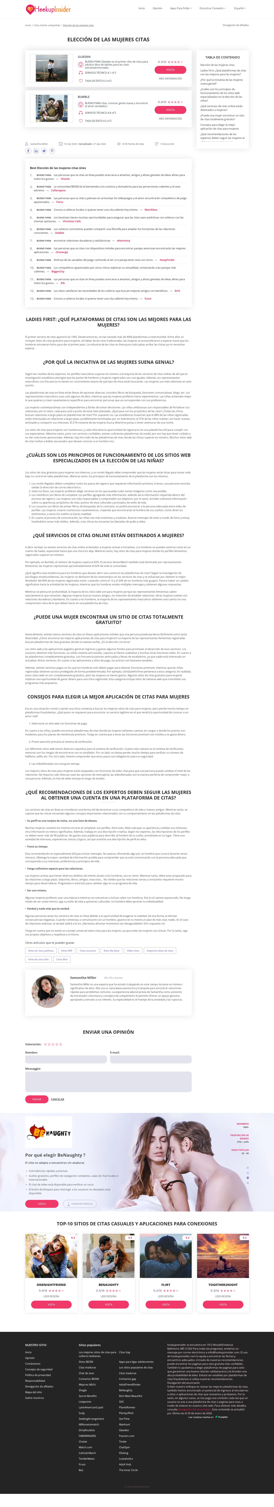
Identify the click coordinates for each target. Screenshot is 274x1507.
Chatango (62, 252)
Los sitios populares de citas (136, 1367)
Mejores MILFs (87, 1384)
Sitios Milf (66, 950)
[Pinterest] (52, 151)
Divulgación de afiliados (39, 1386)
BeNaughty (125, 1390)
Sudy (82, 1413)
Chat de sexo (86, 1373)
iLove (148, 298)
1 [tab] (248, 1168)
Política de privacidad (38, 1375)
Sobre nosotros (34, 1398)
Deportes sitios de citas (160, 950)
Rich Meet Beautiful (130, 1396)
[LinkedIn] (36, 151)
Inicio (142, 8)
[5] (60, 1044)
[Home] (48, 10)
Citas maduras (87, 1367)
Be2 (81, 1470)
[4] (57, 1044)
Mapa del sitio (33, 1392)
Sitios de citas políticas (41, 950)
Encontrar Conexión (212, 8)
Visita (170, 70)
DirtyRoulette (87, 1430)
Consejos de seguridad (38, 1369)
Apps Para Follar (180, 8)
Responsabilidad (35, 1381)
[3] (53, 1044)
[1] (45, 1044)
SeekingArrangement (91, 1419)
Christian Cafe (72, 221)
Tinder (123, 1441)
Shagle (83, 1390)
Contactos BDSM (89, 1379)
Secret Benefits (88, 1396)
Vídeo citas (133, 950)
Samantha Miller (83, 977)
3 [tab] (248, 1178)
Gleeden (124, 1430)
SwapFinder (167, 260)
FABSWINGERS (87, 1436)
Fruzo (82, 1464)
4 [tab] (248, 1183)
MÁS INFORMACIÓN (170, 78)
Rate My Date (111, 950)
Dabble (59, 233)
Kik (63, 283)
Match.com (85, 1447)
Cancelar (57, 1099)
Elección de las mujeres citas (217, 65)
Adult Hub (125, 1464)
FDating (123, 1453)
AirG (177, 291)
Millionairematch (89, 1424)
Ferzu (59, 202)
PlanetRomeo (127, 1407)
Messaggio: (33, 1069)
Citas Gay (124, 1352)
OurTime (124, 1419)
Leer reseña (51, 1296)
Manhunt (124, 1424)
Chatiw (65, 179)
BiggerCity (58, 271)
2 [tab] (248, 1173)
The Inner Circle (128, 1470)
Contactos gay (127, 1379)
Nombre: (31, 1052)
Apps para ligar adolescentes (136, 1362)
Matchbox (151, 209)
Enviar (37, 1099)
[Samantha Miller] (48, 991)
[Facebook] (28, 151)
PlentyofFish (126, 1413)
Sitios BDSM (86, 1362)
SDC (121, 1401)
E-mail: (115, 1052)
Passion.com (126, 1436)
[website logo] (52, 68)
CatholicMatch (87, 1453)
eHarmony (123, 240)
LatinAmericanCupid (91, 1407)
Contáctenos (32, 1363)
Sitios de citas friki (38, 959)
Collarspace (58, 190)
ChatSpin (124, 1447)
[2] (49, 1044)
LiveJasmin (85, 1401)
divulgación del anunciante (194, 1409)
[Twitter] (44, 151)
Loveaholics (126, 1458)
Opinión (157, 8)
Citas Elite (62, 959)
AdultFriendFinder (130, 1384)
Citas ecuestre (88, 950)
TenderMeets (87, 1458)
